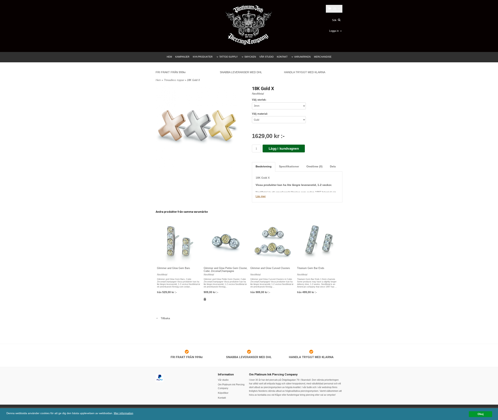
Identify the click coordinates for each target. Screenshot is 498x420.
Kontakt (222, 397)
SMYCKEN (250, 56)
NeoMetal (258, 93)
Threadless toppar (174, 80)
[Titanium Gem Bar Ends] (319, 241)
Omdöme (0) (314, 166)
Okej (481, 414)
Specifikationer (289, 166)
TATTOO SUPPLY (228, 56)
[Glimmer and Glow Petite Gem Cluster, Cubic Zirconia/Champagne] (226, 241)
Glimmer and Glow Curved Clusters (270, 268)
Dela (333, 166)
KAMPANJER (182, 56)
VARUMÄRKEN (302, 56)
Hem (158, 80)
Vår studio (223, 380)
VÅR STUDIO (266, 56)
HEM (169, 56)
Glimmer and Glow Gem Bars (173, 268)
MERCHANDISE (322, 56)
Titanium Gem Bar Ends (310, 268)
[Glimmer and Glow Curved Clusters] (272, 241)
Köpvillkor (223, 393)
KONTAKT (282, 56)
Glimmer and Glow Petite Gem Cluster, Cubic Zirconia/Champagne (225, 269)
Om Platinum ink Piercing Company (231, 386)
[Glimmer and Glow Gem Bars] (179, 241)
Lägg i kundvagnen (284, 148)
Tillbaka (164, 318)
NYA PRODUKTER (203, 56)
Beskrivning (264, 166)
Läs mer (261, 196)
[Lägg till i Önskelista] (205, 299)
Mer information (123, 413)
